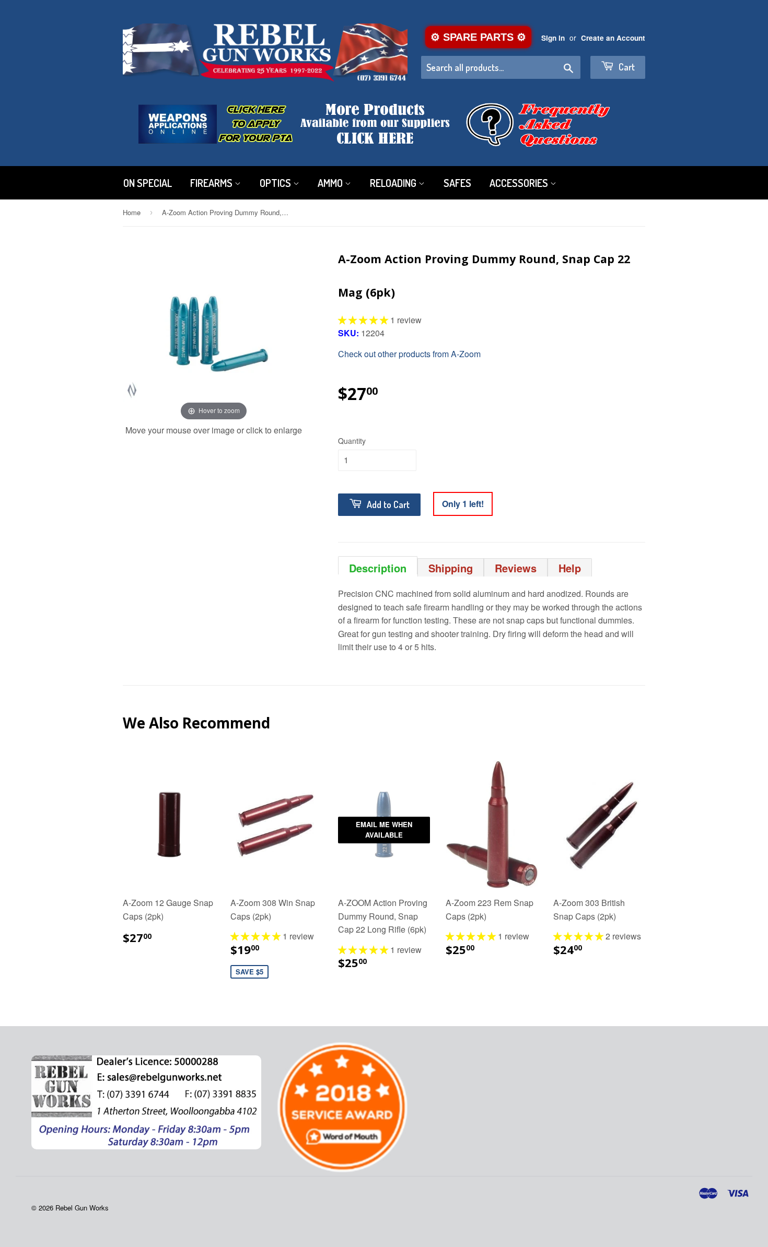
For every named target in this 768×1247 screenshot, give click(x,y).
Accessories (520, 183)
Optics (276, 183)
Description (377, 567)
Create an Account (613, 38)
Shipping (450, 567)
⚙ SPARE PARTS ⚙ (478, 37)
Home (132, 212)
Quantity (352, 441)
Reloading (394, 183)
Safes (457, 183)
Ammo (331, 183)
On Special (147, 183)
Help (569, 567)
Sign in (553, 38)
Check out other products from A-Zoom (409, 354)
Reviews (516, 567)
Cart (625, 67)
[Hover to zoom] (214, 332)
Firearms (212, 183)
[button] (364, 320)
